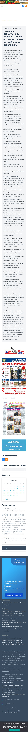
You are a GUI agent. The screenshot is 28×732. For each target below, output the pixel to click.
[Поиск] (24, 469)
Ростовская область (11, 519)
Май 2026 (4, 640)
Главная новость (12, 20)
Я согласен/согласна (14, 729)
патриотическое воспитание (15, 535)
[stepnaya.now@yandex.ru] (3, 708)
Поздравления (6, 624)
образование (10, 533)
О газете (16, 602)
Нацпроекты (5, 620)
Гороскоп (12, 615)
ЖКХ (11, 512)
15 (10, 490)
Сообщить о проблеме (14, 595)
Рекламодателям (6, 604)
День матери (7, 512)
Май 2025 (19, 642)
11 (20, 488)
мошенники (15, 527)
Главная (4, 20)
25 (20, 493)
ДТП (13, 510)
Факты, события (6, 631)
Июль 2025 (5, 642)
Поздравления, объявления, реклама (12, 626)
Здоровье (4, 618)
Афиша (10, 611)
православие (11, 538)
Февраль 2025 (21, 644)
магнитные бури (9, 527)
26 (23, 493)
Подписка (22, 602)
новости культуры (9, 532)
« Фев (5, 499)
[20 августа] (14, 418)
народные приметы (10, 529)
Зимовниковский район (13, 514)
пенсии (23, 535)
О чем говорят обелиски (14, 517)
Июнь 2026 (20, 638)
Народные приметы (13, 618)
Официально (17, 622)
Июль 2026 (12, 638)
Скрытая (4, 628)
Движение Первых (19, 510)
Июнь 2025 (12, 642)
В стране (10, 613)
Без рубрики (16, 611)
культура (3, 527)
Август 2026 (5, 638)
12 (23, 488)
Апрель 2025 (5, 644)
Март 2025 (13, 644)
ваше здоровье (5, 523)
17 (17, 490)
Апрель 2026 (11, 640)
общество (17, 533)
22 (10, 493)
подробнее (8, 724)
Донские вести (20, 615)
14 (7, 490)
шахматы (10, 542)
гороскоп (19, 523)
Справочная (11, 628)
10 (17, 488)
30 (14, 495)
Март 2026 (19, 640)
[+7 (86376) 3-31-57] (3, 704)
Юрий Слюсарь (15, 521)
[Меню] (2, 6)
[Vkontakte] (23, 6)
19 (23, 490)
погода (5, 538)
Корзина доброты (5, 517)
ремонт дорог (11, 540)
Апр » (8, 499)
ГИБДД (13, 508)
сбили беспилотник (19, 540)
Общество (13, 620)
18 (20, 490)
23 (14, 493)
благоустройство (22, 521)
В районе (23, 611)
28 (7, 495)
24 (17, 493)
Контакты (10, 602)
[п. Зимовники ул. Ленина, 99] (3, 711)
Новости (4, 602)
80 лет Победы (6, 508)
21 (7, 493)
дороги (24, 523)
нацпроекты (22, 529)
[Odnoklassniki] (26, 6)
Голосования (5, 615)
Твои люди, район (20, 628)
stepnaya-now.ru (8, 682)
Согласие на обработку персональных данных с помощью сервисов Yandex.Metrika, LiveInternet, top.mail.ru (12, 687)
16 (14, 490)
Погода (5, 548)
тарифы (6, 542)
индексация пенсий (15, 525)
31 (17, 495)
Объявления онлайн (7, 622)
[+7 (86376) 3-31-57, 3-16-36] (3, 700)
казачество (22, 525)
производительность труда (20, 538)
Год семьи (9, 510)
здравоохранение (6, 525)
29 (10, 495)
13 (4, 490)
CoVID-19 (4, 611)
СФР (10, 521)
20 (4, 493)
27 (4, 495)
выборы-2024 (11, 523)
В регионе (4, 613)
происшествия (5, 540)
